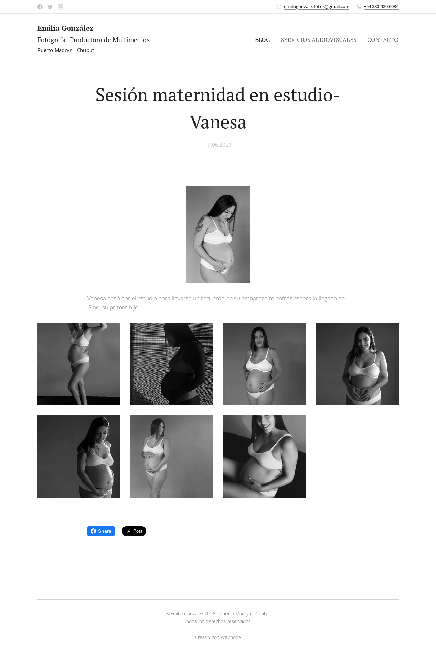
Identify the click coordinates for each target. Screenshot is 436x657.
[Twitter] (50, 7)
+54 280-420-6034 (381, 6)
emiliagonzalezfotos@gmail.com (316, 6)
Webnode (231, 637)
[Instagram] (60, 7)
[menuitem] (264, 39)
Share (104, 531)
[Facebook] (40, 7)
